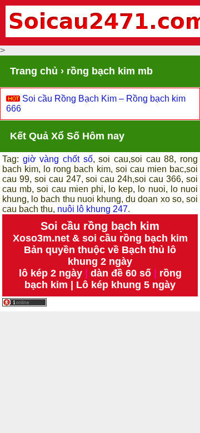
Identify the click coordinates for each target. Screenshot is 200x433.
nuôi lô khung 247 (92, 209)
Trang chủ (34, 71)
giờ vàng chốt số (58, 159)
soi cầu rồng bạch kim (135, 238)
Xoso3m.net (41, 238)
